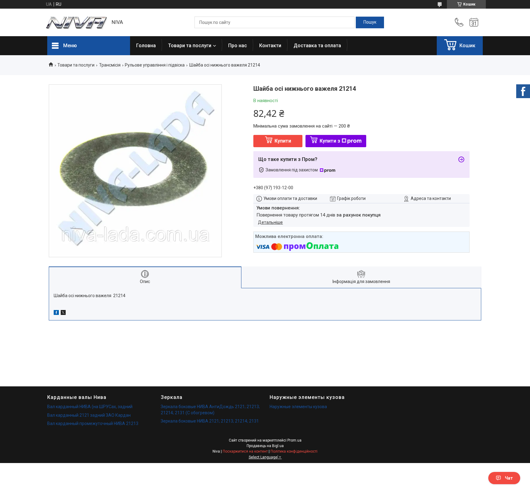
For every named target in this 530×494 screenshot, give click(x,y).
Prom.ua (294, 440)
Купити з (330, 141)
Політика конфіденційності (294, 451)
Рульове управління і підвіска (155, 65)
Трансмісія (110, 65)
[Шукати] (370, 22)
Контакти (270, 45)
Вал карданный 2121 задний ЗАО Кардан (89, 415)
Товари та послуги (189, 45)
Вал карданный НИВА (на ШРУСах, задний (89, 406)
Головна (146, 45)
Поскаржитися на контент (245, 451)
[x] (63, 313)
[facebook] (56, 313)
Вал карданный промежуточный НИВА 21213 (92, 423)
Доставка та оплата (317, 45)
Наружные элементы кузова (298, 406)
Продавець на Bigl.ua (265, 446)
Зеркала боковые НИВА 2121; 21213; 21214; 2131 (210, 421)
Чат (509, 478)
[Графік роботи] (474, 22)
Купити (283, 141)
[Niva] (76, 22)
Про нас (237, 45)
